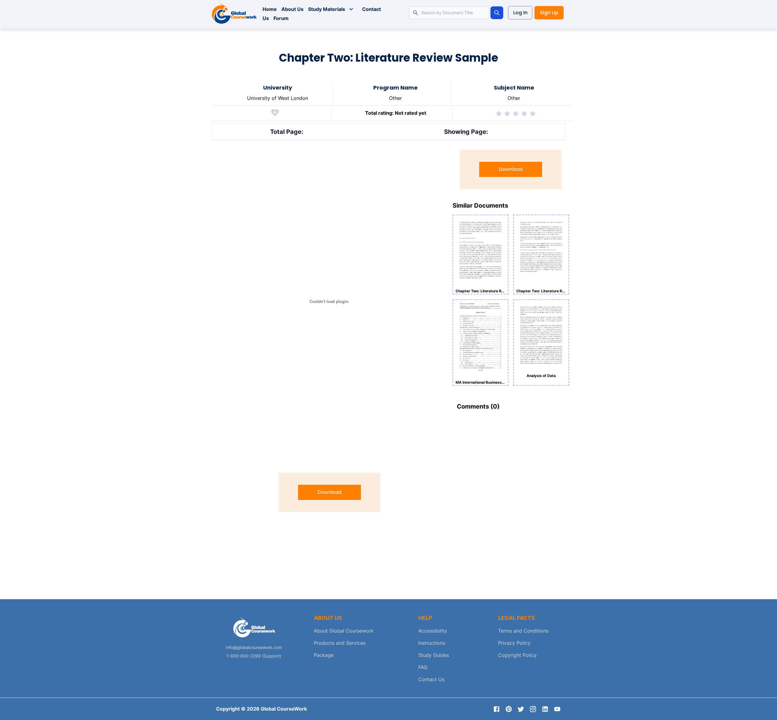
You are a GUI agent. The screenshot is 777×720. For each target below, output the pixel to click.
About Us (292, 9)
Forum (281, 18)
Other (395, 98)
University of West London (277, 98)
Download (329, 492)
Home (270, 9)
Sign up (549, 12)
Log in (520, 12)
